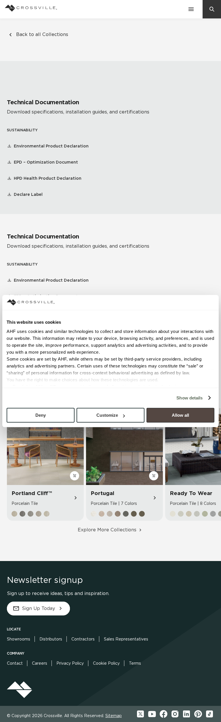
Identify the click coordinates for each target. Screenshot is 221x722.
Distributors (50, 639)
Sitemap (113, 715)
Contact (15, 663)
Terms (135, 663)
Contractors (83, 639)
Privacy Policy (70, 663)
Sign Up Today (38, 608)
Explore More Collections (107, 530)
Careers (39, 663)
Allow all (180, 415)
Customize (107, 415)
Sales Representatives (126, 639)
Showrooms (18, 639)
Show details (189, 397)
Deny (40, 415)
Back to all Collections (42, 34)
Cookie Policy (106, 663)
